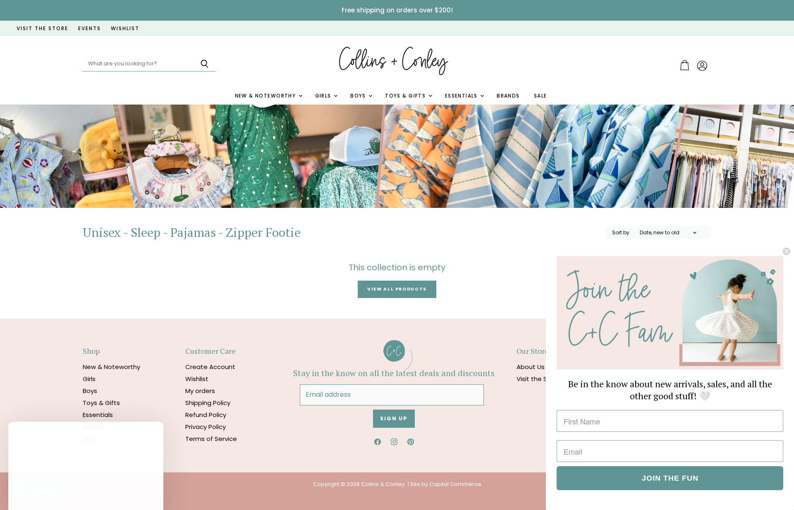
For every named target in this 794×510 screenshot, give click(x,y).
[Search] (204, 64)
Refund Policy (205, 414)
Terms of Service (211, 438)
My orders (200, 390)
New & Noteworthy (266, 96)
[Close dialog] (786, 251)
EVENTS (89, 28)
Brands (508, 96)
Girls (324, 96)
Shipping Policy (207, 402)
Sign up (394, 418)
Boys (359, 96)
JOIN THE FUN (670, 478)
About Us (531, 366)
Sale (540, 96)
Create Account (210, 366)
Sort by (620, 233)
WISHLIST (125, 28)
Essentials (462, 96)
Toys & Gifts (406, 96)
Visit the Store (538, 378)
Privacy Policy (205, 426)
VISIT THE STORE (42, 28)
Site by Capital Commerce (445, 484)
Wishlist (196, 378)
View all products (397, 289)
